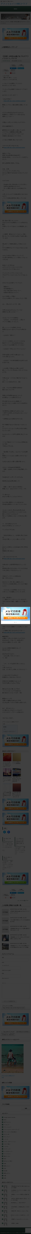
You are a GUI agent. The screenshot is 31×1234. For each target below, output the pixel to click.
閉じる (15, 622)
